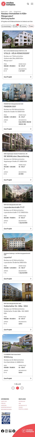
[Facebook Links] (2, 431)
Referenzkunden (6, 409)
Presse (3, 403)
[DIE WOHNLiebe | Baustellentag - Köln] (17, 157)
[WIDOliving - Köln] (17, 357)
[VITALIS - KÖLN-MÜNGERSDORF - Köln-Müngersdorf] (17, 54)
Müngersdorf (17, 11)
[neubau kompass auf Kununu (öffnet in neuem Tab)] (6, 418)
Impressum (22, 401)
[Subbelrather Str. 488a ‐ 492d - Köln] (17, 307)
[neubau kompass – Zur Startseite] (8, 3)
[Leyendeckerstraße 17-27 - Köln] (17, 207)
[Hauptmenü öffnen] (32, 4)
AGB (20, 403)
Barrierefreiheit (6, 407)
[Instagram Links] (6, 431)
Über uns (4, 401)
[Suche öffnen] (28, 4)
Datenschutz (23, 405)
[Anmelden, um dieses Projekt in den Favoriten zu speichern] (30, 34)
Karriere (4, 405)
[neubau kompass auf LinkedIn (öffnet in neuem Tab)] (10, 430)
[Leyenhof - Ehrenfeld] (17, 257)
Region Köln (4, 11)
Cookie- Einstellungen (23, 408)
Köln (11, 11)
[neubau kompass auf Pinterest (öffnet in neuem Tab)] (13, 431)
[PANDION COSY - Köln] (17, 107)
